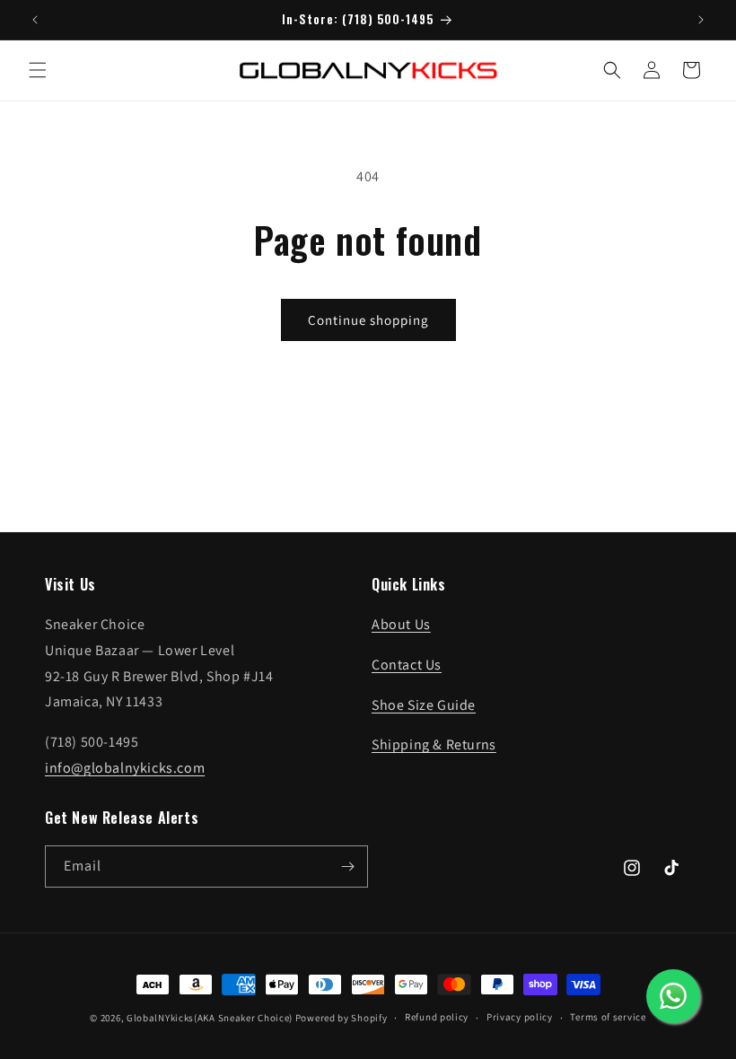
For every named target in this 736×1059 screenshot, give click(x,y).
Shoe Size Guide (424, 705)
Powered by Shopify (341, 1017)
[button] (37, 70)
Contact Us (407, 664)
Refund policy (437, 1017)
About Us (401, 624)
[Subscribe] (347, 866)
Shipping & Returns (434, 744)
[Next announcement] (701, 19)
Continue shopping (368, 319)
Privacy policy (519, 1017)
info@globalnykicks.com (125, 767)
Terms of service (607, 1017)
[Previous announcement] (35, 19)
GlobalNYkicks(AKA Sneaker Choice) (210, 1017)
